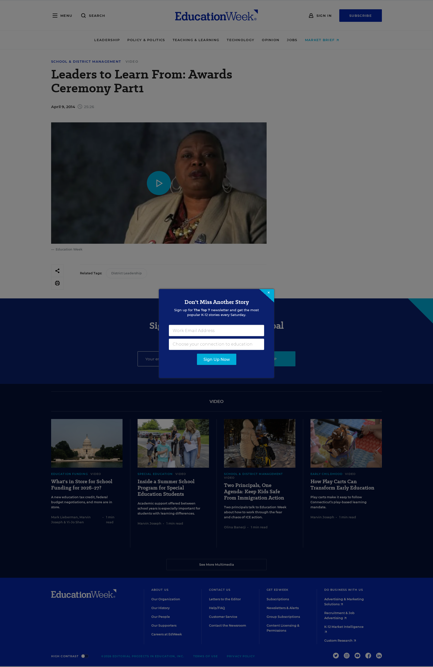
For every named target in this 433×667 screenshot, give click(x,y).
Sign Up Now (216, 359)
